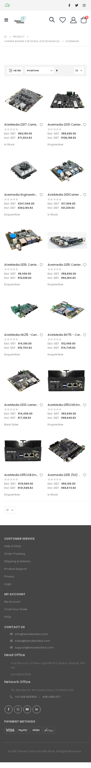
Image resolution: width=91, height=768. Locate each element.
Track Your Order (16, 609)
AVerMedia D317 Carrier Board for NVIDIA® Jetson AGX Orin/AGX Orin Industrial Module (21, 125)
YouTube (27, 709)
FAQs (7, 617)
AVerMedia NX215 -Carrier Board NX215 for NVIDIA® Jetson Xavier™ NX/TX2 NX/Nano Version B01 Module (21, 335)
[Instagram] (84, 5)
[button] (41, 125)
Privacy (9, 576)
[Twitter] (76, 5)
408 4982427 (51, 697)
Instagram (18, 709)
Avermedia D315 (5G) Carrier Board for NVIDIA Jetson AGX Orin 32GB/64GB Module (65, 475)
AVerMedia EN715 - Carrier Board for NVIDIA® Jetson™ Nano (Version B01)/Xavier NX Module (65, 335)
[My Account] (73, 20)
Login (7, 584)
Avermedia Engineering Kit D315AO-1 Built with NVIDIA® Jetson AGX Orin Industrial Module (21, 195)
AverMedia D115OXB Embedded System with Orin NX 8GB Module (65, 405)
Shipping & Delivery (17, 561)
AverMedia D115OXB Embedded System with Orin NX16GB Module (21, 475)
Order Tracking (14, 554)
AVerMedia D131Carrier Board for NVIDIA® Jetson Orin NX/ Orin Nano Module (65, 195)
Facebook (8, 709)
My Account (12, 602)
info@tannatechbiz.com (31, 634)
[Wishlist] (62, 20)
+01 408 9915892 (26, 697)
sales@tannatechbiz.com (32, 641)
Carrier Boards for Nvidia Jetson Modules (32, 41)
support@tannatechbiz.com (34, 648)
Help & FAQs (12, 546)
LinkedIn (36, 709)
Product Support (15, 569)
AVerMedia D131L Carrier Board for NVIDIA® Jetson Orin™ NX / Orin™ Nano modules (21, 265)
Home (5, 36)
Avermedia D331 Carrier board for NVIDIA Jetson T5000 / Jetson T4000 (65, 125)
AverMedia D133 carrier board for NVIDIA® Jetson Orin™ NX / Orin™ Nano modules (21, 405)
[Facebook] (69, 5)
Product (18, 37)
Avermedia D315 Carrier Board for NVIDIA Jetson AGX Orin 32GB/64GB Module (65, 265)
